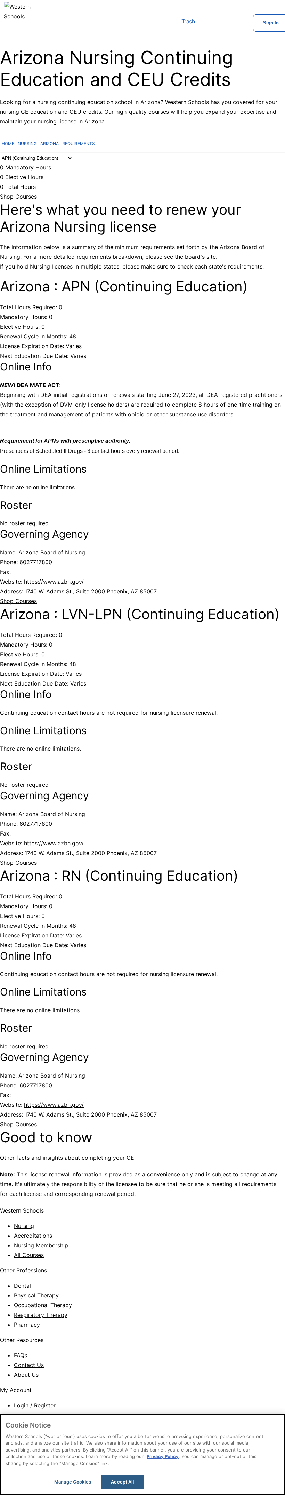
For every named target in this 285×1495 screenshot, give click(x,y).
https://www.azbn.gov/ (54, 581)
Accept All (122, 1482)
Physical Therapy (36, 1295)
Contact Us (29, 1364)
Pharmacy (27, 1324)
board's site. (201, 256)
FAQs (20, 1355)
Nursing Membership (41, 1245)
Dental (22, 1285)
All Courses (29, 1255)
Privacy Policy (163, 1456)
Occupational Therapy (43, 1305)
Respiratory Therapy (40, 1314)
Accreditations (33, 1235)
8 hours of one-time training (235, 404)
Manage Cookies (72, 1482)
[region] (142, 1454)
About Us (26, 1374)
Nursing (24, 1225)
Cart (208, 23)
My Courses (230, 23)
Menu (156, 23)
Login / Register (35, 1405)
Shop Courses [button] (18, 196)
